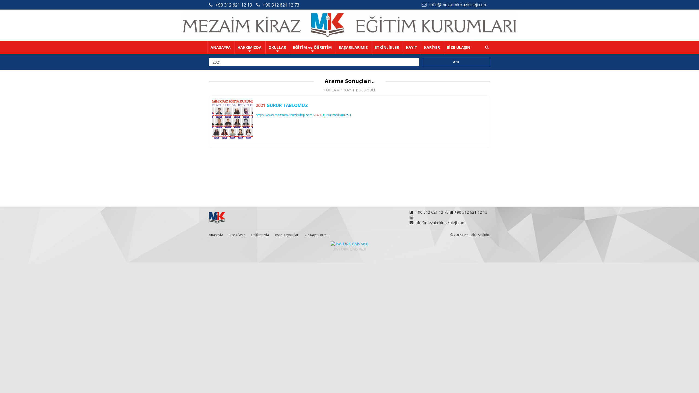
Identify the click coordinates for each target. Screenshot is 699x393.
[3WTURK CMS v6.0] (349, 243)
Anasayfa (216, 235)
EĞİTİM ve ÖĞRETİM (312, 47)
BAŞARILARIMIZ (353, 47)
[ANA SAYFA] (349, 35)
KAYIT (411, 47)
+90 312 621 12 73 (281, 5)
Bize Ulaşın (237, 235)
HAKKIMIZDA (250, 47)
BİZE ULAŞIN (458, 47)
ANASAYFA (221, 47)
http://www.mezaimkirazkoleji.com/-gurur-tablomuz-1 (303, 114)
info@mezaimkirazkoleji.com (458, 5)
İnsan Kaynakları (286, 235)
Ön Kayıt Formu (316, 235)
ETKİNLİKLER (387, 47)
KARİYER (432, 47)
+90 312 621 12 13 (233, 5)
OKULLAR (277, 47)
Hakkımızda (260, 235)
